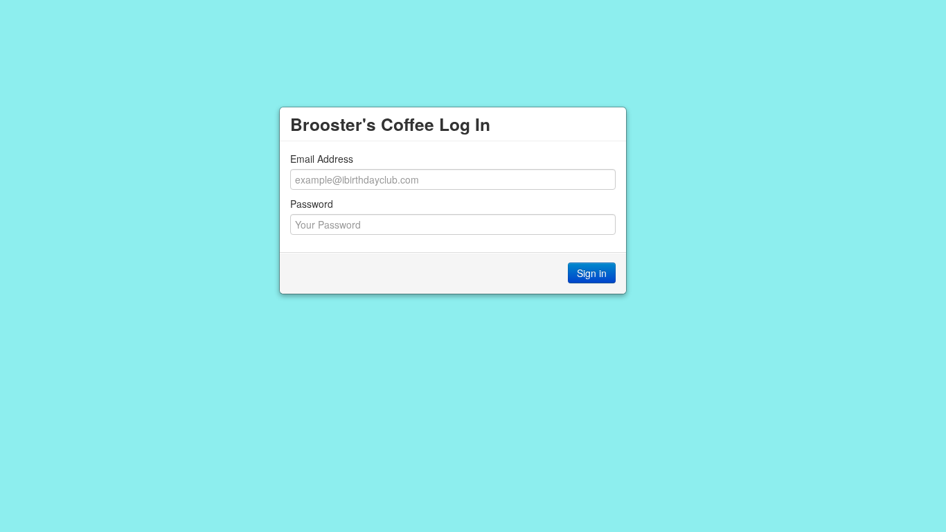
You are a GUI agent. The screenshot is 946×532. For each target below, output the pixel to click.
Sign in (592, 273)
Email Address (321, 159)
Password (311, 204)
